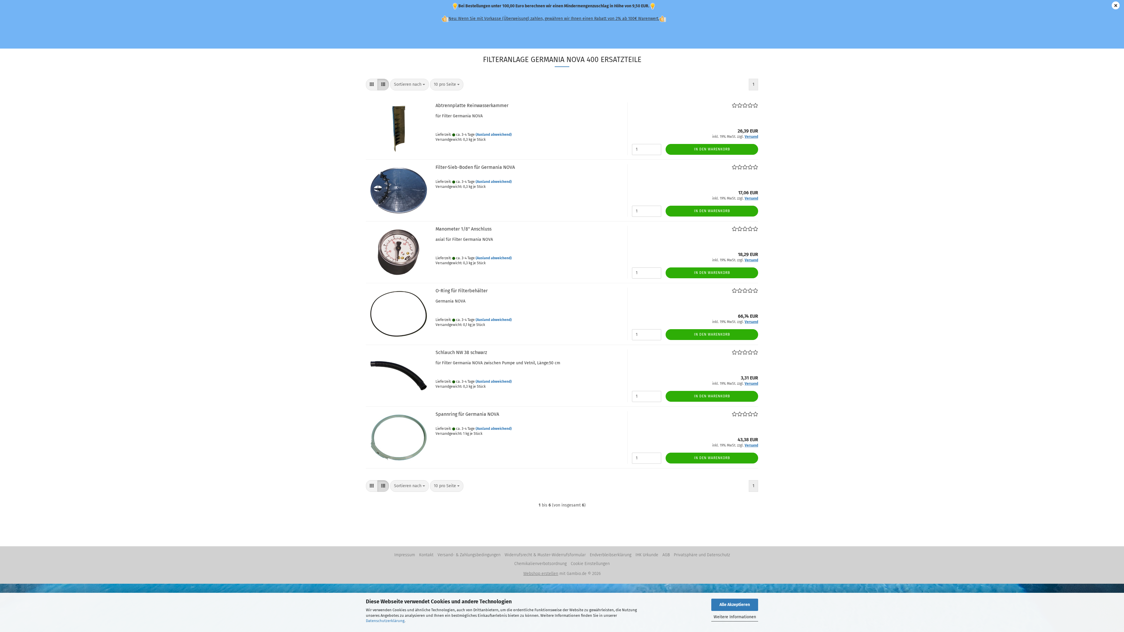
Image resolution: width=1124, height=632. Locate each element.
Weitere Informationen (735, 616)
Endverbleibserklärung (610, 554)
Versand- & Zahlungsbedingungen (469, 554)
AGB (666, 554)
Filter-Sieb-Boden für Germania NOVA (475, 167)
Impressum (404, 554)
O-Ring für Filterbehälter (462, 290)
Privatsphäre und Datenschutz (702, 554)
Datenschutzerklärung (385, 621)
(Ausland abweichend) (494, 135)
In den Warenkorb (712, 149)
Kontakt (426, 554)
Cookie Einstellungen (590, 563)
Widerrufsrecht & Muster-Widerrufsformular (545, 554)
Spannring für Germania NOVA (467, 414)
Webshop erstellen (540, 573)
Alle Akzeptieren (734, 604)
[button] (372, 84)
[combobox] (409, 84)
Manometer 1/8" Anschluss (463, 229)
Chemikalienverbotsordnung (540, 563)
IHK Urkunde (646, 554)
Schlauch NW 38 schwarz (461, 352)
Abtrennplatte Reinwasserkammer (472, 105)
